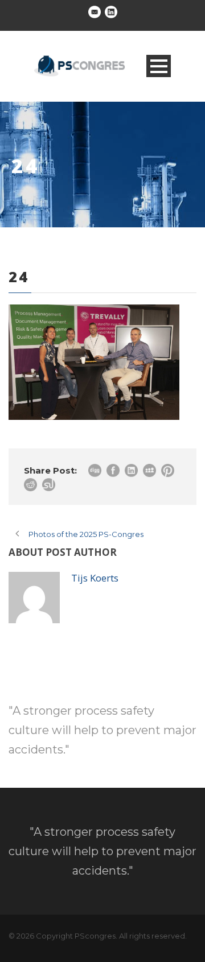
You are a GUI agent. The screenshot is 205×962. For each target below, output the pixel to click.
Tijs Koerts (94, 577)
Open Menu (158, 66)
